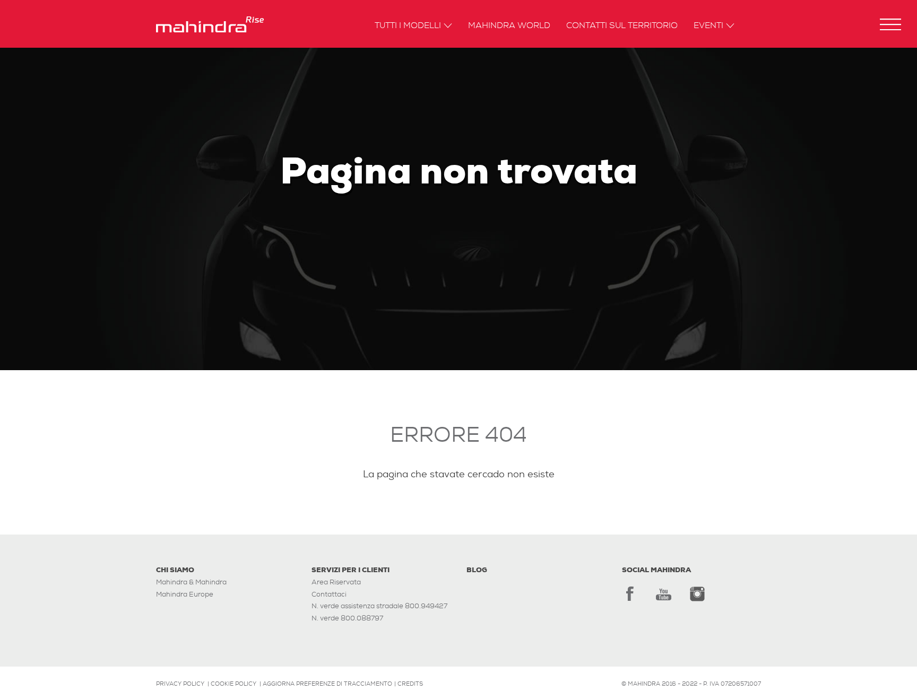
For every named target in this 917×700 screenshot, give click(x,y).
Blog (476, 569)
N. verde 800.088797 (347, 618)
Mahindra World (509, 26)
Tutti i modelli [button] (408, 26)
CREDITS (410, 683)
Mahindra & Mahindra (191, 582)
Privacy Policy (180, 683)
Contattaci (329, 594)
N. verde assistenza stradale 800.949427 (379, 605)
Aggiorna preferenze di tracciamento (327, 683)
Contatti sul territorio (622, 26)
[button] (890, 24)
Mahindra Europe (184, 594)
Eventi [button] (708, 26)
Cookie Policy (233, 683)
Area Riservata (336, 582)
